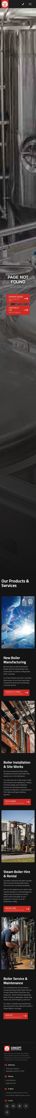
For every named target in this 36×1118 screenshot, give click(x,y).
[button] (23, 4)
